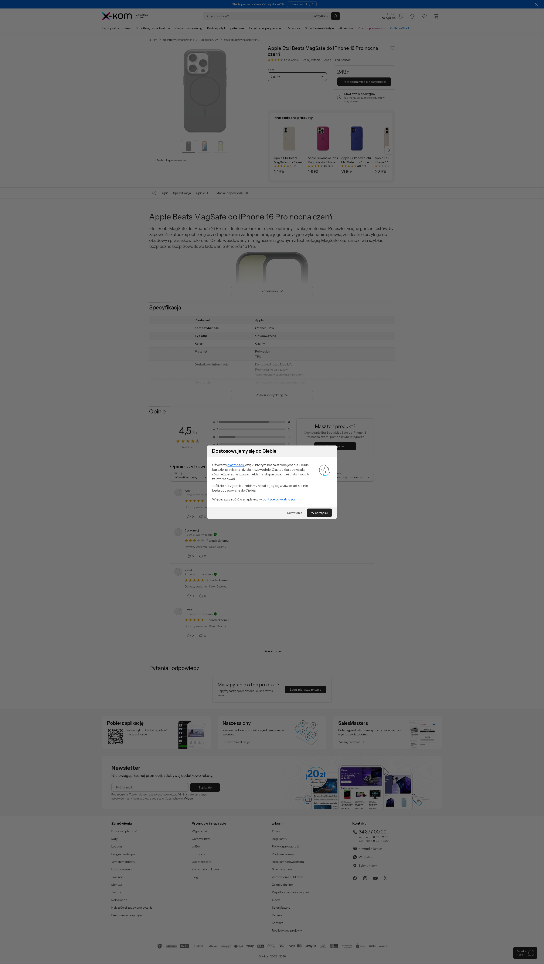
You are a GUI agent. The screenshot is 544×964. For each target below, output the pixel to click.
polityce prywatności (278, 499)
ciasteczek (235, 465)
